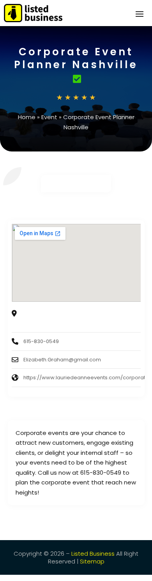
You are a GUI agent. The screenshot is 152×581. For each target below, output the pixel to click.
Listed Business (93, 553)
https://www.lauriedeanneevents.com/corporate (86, 377)
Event (49, 117)
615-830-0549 (41, 341)
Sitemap (92, 561)
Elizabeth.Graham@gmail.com (62, 359)
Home (26, 117)
